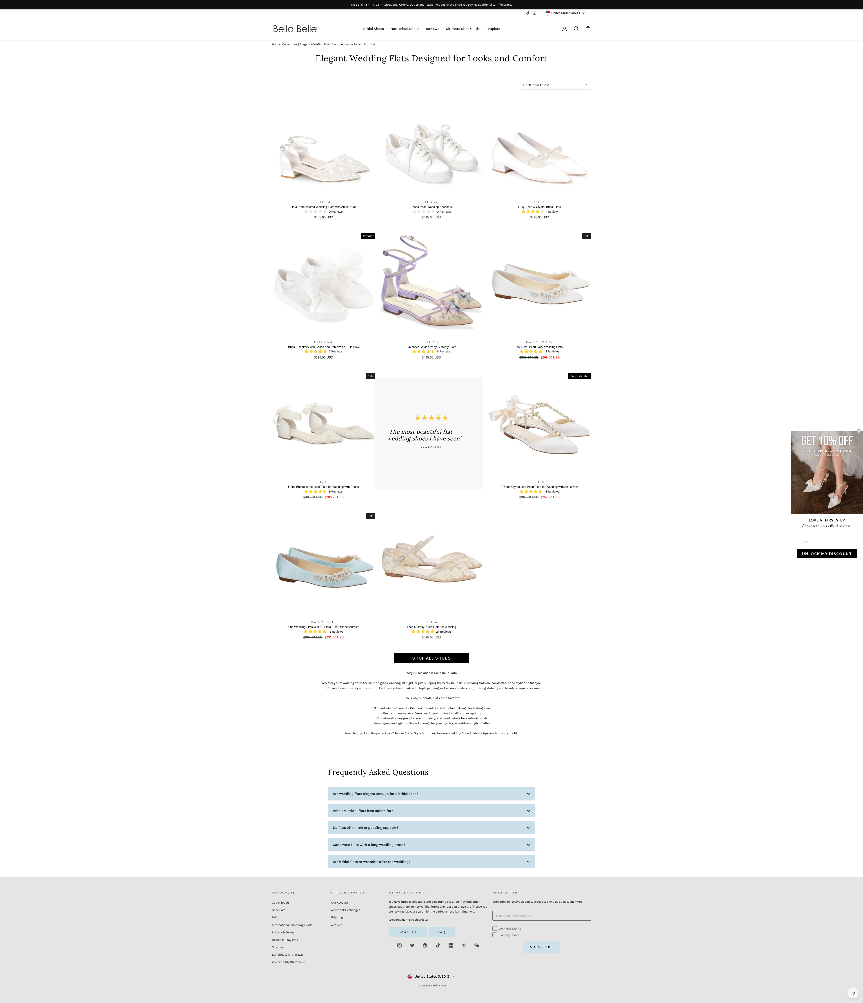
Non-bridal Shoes (405, 28)
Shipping (336, 917)
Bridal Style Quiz (416, 733)
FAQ (274, 917)
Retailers (336, 925)
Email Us (408, 932)
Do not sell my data (285, 939)
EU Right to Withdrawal (288, 954)
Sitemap (278, 947)
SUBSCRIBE (541, 947)
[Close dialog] (859, 431)
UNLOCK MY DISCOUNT (827, 554)
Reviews (432, 28)
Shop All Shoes (431, 658)
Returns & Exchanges (345, 910)
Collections (290, 44)
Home (276, 44)
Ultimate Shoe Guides (463, 28)
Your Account (339, 902)
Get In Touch (280, 902)
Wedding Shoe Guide (463, 733)
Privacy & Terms (283, 932)
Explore (494, 28)
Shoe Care (278, 910)
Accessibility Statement (288, 962)
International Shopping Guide (292, 925)
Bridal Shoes (373, 28)
